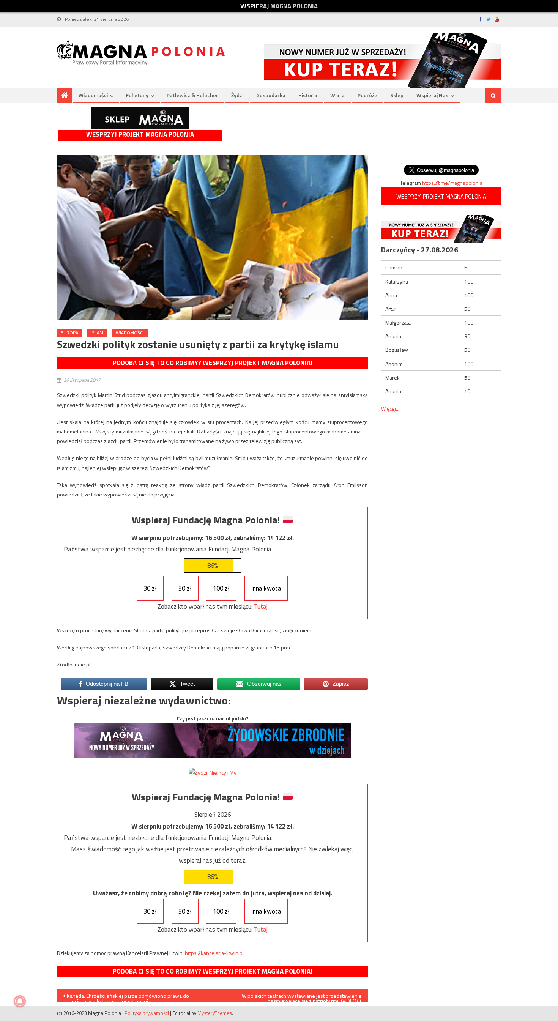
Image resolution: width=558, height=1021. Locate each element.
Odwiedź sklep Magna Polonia (140, 118)
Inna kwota (266, 588)
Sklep (397, 95)
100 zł (221, 588)
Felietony (137, 95)
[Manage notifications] (20, 1001)
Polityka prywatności (147, 1013)
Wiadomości (93, 95)
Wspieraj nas (432, 95)
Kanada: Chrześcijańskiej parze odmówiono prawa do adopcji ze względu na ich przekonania (126, 997)
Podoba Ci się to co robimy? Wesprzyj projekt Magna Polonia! (212, 363)
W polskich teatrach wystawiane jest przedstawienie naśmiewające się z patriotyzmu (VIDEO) (302, 997)
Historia (307, 95)
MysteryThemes (214, 1013)
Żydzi (237, 95)
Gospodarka (270, 95)
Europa (69, 332)
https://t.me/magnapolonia (452, 183)
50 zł (185, 588)
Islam (97, 332)
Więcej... (390, 409)
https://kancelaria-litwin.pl (214, 953)
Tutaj (261, 606)
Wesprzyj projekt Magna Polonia (140, 134)
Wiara (337, 95)
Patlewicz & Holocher (192, 95)
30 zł (150, 588)
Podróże (367, 95)
